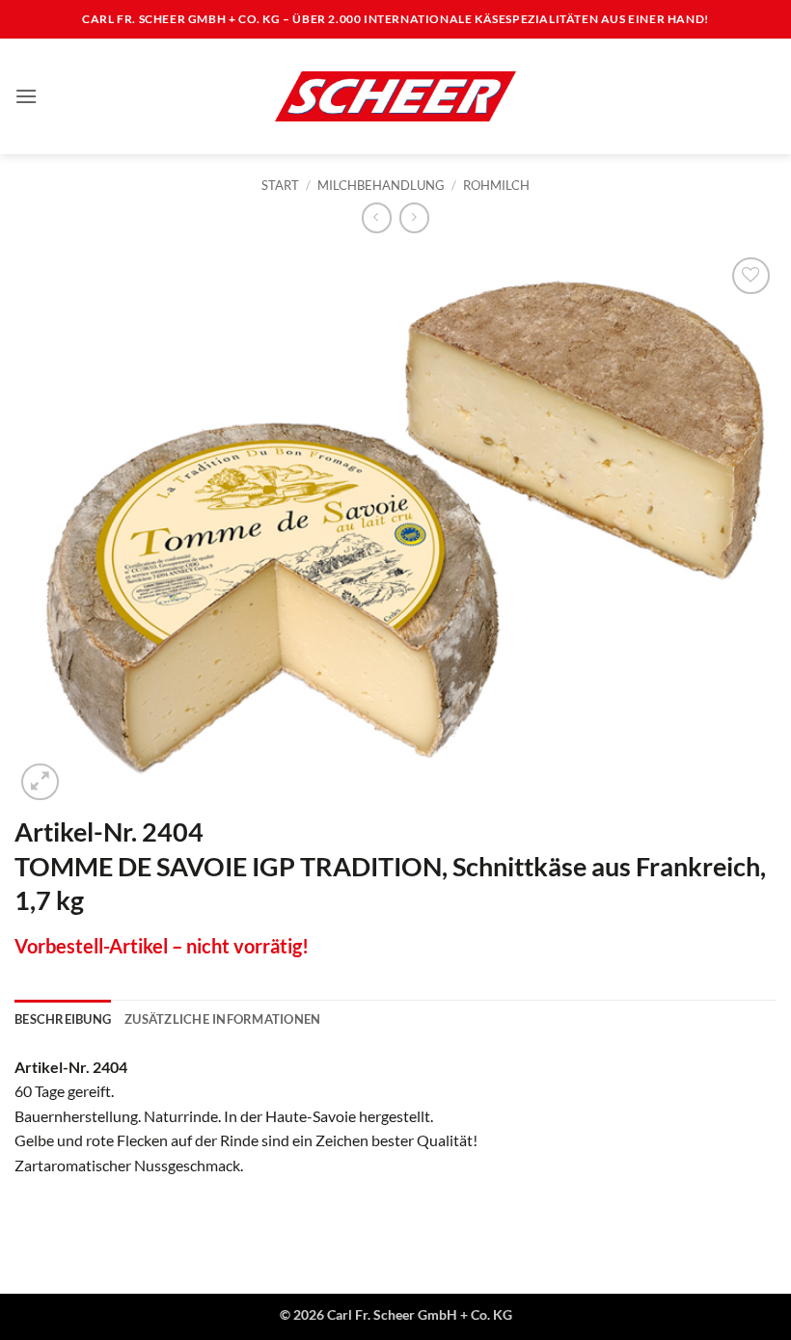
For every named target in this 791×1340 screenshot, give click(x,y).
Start (280, 185)
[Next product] (377, 217)
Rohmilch (496, 185)
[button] (26, 96)
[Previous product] (414, 217)
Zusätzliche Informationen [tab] (222, 1019)
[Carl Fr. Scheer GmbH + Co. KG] (395, 96)
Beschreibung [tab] (62, 1019)
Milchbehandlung (381, 185)
